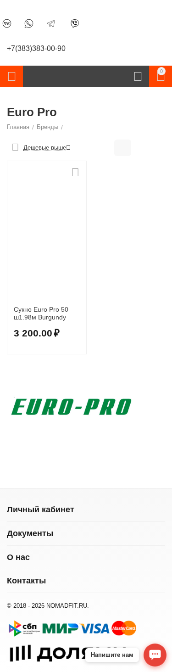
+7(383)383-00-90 (36, 48)
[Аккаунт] (138, 76)
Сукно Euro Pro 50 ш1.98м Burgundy (41, 313)
